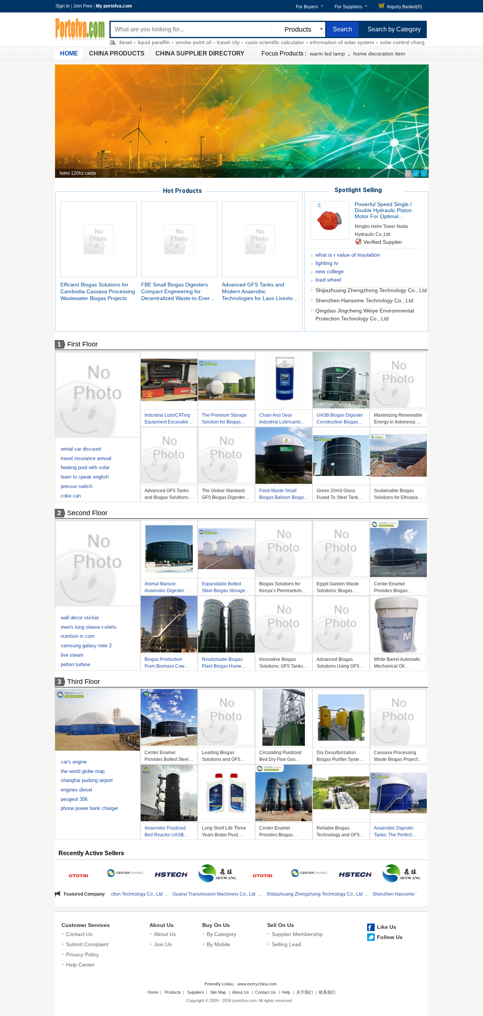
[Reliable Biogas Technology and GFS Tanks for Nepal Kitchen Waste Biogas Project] (341, 794)
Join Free (82, 6)
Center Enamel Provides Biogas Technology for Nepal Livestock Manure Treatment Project (396, 588)
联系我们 (327, 992)
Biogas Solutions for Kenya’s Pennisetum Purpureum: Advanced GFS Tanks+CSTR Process (282, 588)
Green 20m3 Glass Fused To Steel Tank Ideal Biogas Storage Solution (338, 495)
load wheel (328, 280)
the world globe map (83, 771)
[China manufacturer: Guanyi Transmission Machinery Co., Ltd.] (79, 874)
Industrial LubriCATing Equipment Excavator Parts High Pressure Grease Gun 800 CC (167, 419)
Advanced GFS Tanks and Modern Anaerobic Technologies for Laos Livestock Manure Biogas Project (260, 292)
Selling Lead (286, 944)
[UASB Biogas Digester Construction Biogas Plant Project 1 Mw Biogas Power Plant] (341, 381)
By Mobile (218, 944)
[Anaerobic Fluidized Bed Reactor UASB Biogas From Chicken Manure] (169, 794)
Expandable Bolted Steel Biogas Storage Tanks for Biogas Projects (223, 588)
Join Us (163, 944)
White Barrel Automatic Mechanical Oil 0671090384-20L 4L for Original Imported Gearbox (398, 664)
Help (286, 992)
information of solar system (306, 42)
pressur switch (76, 486)
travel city (192, 42)
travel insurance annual (86, 458)
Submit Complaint (87, 944)
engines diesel (76, 790)
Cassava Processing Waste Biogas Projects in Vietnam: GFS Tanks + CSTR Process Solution (397, 757)
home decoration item (379, 54)
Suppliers (195, 992)
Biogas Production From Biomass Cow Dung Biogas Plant (165, 664)
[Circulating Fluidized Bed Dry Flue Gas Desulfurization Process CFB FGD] (283, 718)
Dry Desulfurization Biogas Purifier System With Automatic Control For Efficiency (340, 757)
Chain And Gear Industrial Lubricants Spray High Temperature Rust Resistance (280, 419)
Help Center (80, 965)
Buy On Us (216, 925)
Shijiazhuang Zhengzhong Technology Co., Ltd (371, 290)
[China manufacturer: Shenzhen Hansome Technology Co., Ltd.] (171, 874)
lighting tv (326, 263)
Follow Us (390, 937)
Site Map (218, 992)
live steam (72, 655)
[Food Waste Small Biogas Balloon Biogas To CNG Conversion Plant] (283, 456)
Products (173, 992)
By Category (221, 934)
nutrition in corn (77, 636)
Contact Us (79, 934)
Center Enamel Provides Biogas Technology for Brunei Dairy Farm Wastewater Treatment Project (283, 832)
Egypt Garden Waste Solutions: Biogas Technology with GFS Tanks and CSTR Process (338, 588)
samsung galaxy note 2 (86, 645)
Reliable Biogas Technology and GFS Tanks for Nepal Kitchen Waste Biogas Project (341, 832)
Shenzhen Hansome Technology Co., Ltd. (365, 300)
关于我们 (304, 992)
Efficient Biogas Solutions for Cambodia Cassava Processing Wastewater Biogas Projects (97, 291)
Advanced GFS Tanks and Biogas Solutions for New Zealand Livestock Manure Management (167, 495)
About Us (161, 925)
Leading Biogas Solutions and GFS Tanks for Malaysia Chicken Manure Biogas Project (221, 757)
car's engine (74, 762)
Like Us (386, 927)
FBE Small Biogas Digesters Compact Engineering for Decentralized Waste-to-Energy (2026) (178, 292)
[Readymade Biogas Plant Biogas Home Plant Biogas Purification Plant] (226, 625)
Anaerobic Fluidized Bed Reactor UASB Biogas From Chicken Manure (167, 832)
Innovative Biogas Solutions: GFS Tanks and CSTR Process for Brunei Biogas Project (282, 664)
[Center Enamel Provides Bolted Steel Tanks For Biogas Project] (169, 718)
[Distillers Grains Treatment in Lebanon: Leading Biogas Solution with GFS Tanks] (98, 396)
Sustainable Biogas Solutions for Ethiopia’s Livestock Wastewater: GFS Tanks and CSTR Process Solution (397, 495)
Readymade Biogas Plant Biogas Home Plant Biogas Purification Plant (222, 664)
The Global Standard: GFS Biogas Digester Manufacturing (224, 495)
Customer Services (86, 925)
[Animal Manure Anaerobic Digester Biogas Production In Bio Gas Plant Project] (169, 549)
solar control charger (368, 42)
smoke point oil (157, 42)
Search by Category (394, 29)
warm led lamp (327, 54)
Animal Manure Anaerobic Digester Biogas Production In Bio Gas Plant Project (166, 588)
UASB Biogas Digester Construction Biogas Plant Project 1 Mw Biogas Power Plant (340, 419)
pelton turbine (75, 664)
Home (69, 53)
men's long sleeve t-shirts (89, 627)
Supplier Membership (297, 934)
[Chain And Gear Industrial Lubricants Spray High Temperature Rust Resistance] (283, 381)
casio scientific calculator (238, 42)
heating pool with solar (85, 467)
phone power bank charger (89, 808)
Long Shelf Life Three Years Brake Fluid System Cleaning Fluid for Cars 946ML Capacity (225, 832)
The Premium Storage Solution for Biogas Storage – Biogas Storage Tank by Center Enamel (226, 419)
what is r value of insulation (347, 255)
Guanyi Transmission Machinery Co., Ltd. (142, 894)
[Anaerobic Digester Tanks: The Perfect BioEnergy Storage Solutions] (398, 794)
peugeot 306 (74, 799)
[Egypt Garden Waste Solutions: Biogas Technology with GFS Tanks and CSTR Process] (341, 549)
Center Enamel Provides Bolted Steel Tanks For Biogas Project (167, 757)
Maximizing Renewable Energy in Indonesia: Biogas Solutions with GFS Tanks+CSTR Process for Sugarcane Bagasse (398, 419)
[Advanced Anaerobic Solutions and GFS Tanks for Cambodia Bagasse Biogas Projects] (98, 564)
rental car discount (81, 449)
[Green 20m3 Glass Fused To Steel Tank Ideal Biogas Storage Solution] (341, 456)
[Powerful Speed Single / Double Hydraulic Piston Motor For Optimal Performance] (330, 237)
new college (329, 271)
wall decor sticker (80, 617)
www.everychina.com (257, 984)
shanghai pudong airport (87, 780)
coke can (71, 496)
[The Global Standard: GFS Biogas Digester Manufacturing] (226, 456)
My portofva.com (114, 6)
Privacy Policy (82, 954)
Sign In (62, 6)
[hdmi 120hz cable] (242, 121)
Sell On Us (280, 925)
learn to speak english (85, 477)
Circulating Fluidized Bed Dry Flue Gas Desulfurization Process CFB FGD (283, 757)
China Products (117, 53)
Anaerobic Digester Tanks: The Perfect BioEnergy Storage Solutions (394, 832)
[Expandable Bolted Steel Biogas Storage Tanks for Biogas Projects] (226, 549)
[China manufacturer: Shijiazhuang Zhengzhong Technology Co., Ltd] (125, 874)
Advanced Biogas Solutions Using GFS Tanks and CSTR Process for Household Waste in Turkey (340, 664)
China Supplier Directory (200, 53)
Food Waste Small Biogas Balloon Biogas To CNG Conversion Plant (282, 495)
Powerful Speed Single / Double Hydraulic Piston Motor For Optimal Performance (383, 210)
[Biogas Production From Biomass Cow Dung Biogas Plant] (169, 625)
